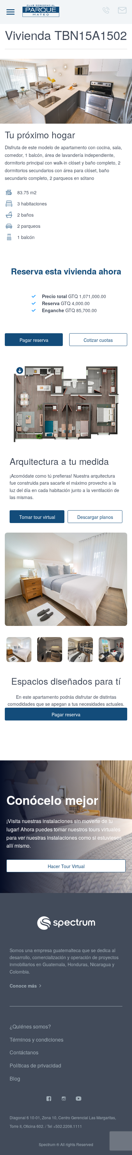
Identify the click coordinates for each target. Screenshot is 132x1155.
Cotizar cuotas (98, 340)
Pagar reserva (34, 340)
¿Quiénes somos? (30, 1026)
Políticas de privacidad (35, 1065)
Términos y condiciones (36, 1039)
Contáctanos (24, 1052)
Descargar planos (95, 517)
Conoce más (24, 985)
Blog (15, 1078)
